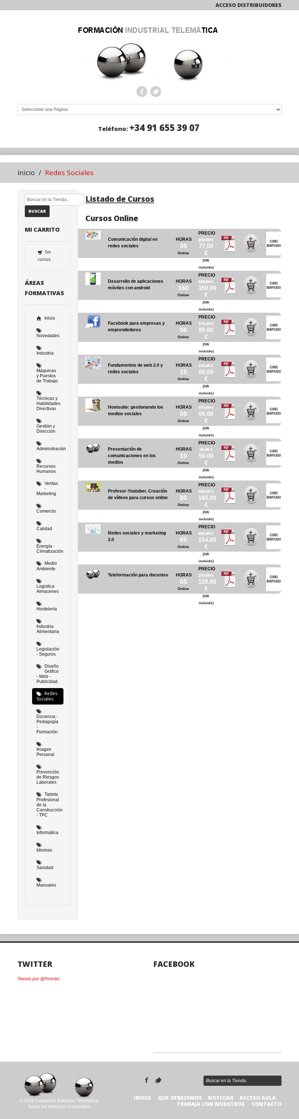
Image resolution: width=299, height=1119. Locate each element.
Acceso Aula (258, 1097)
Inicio (26, 172)
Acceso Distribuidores (248, 4)
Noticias (221, 1097)
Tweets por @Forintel (38, 978)
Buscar (37, 211)
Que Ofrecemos (180, 1097)
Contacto (266, 1103)
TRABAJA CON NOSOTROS (211, 1103)
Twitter (155, 91)
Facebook (141, 91)
